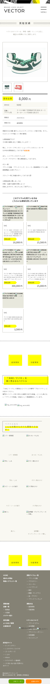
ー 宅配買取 (31, 609)
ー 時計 (29, 590)
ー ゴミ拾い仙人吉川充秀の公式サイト (13, 664)
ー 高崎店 (6, 609)
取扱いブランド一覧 (10, 581)
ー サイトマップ (32, 638)
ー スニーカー (31, 584)
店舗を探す (35, 681)
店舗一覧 (6, 606)
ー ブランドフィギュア (34, 599)
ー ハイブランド (32, 587)
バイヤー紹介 (7, 615)
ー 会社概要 (31, 626)
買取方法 (30, 604)
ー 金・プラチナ (32, 596)
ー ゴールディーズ (9, 651)
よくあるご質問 (8, 623)
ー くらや (6, 654)
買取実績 (6, 604)
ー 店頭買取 (31, 606)
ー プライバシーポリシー (35, 632)
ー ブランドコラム (33, 623)
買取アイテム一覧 (33, 575)
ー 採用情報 (31, 635)
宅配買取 (35, 362)
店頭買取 (15, 362)
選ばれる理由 (7, 578)
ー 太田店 (6, 612)
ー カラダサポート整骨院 (11, 660)
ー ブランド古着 (32, 578)
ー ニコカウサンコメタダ (11, 648)
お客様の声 (7, 626)
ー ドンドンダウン (9, 645)
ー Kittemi (6, 657)
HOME (5, 575)
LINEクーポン (18, 681)
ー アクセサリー (32, 581)
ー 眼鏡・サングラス (34, 593)
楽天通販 (6, 620)
